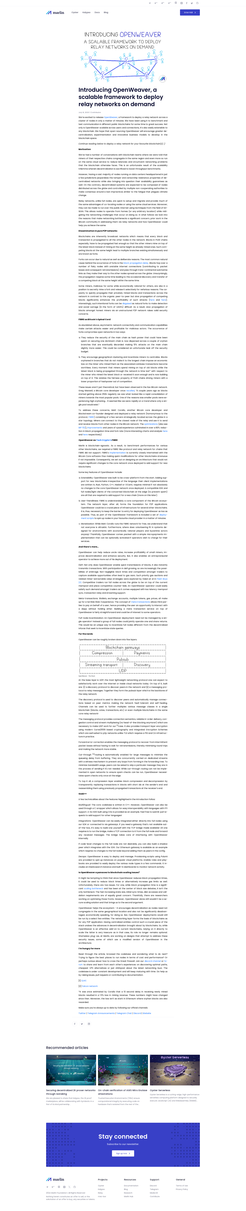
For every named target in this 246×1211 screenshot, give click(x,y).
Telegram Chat (124, 1013)
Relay (100, 1193)
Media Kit (154, 1193)
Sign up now (121, 1153)
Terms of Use (182, 1185)
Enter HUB (188, 12)
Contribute (155, 1196)
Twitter (82, 1013)
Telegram (154, 1189)
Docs (97, 12)
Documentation (131, 1185)
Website (147, 1013)
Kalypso (86, 12)
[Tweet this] (81, 1023)
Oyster (74, 12)
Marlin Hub (128, 1196)
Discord (137, 1013)
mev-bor (102, 1196)
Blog (106, 12)
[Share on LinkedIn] (89, 1023)
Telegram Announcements (101, 1013)
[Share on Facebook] (74, 1023)
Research (128, 1193)
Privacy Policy (182, 1189)
